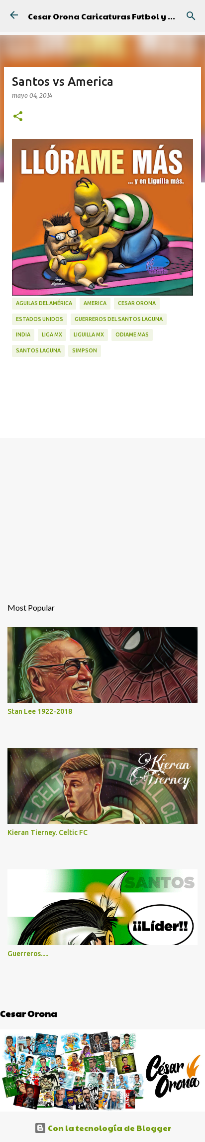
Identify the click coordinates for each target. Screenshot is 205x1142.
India (23, 334)
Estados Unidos (39, 319)
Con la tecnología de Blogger (108, 1128)
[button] (18, 116)
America (95, 303)
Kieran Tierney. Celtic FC (47, 832)
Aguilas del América (44, 303)
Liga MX (52, 334)
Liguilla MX (89, 334)
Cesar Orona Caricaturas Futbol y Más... (110, 16)
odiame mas (132, 334)
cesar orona (137, 303)
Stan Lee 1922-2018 (39, 711)
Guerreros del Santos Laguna (119, 319)
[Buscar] (191, 16)
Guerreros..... (27, 954)
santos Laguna (38, 350)
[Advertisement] (102, 512)
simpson (84, 350)
